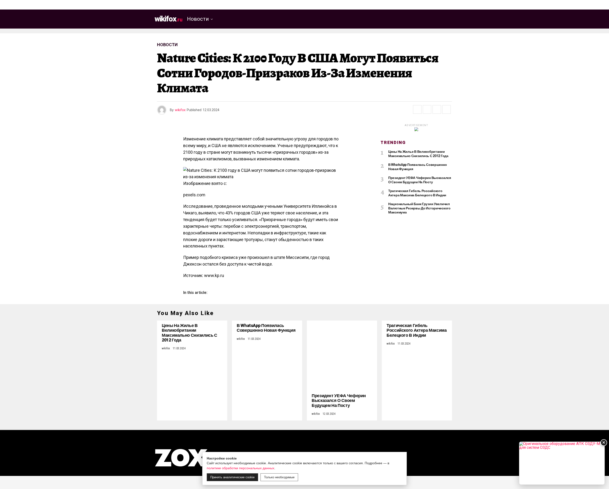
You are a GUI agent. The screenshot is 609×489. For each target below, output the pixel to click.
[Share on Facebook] (417, 109)
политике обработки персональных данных (240, 468)
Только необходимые (279, 477)
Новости (198, 19)
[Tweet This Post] (427, 109)
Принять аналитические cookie (232, 477)
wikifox (180, 110)
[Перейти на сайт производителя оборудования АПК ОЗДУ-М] (561, 463)
